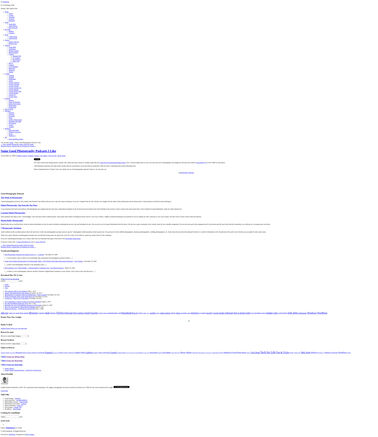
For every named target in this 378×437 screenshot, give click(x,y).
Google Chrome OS (15, 88)
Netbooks (12, 70)
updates (269, 313)
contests (41, 313)
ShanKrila (6, 2)
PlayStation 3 (17, 59)
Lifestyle (7, 98)
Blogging (33, 312)
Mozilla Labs (13, 44)
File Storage (12, 123)
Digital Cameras (14, 51)
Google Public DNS (15, 91)
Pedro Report (195, 352)
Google (7, 74)
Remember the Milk (15, 121)
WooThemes (17, 409)
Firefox (7, 40)
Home (7, 12)
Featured (30, 156)
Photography (13, 105)
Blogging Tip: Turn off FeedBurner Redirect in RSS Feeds (23, 305)
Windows (8, 128)
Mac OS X (177, 352)
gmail (87, 313)
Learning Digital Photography (13, 213)
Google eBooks (13, 90)
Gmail (11, 81)
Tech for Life (52, 156)
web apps (293, 312)
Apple (7, 22)
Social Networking (239, 352)
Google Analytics (14, 82)
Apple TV (20, 405)
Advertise (12, 17)
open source (165, 313)
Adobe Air (12, 313)
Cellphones (12, 49)
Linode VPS (18, 407)
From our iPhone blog (15, 357)
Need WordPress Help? (16, 139)
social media (218, 313)
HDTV (11, 63)
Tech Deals (255, 352)
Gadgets (7, 45)
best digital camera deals (72, 238)
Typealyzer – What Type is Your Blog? (17, 298)
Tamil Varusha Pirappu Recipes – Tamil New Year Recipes (23, 370)
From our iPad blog (14, 361)
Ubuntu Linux (297, 352)
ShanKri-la (227, 352)
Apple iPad (12, 24)
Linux (140, 313)
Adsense (11, 75)
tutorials (257, 313)
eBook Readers (13, 52)
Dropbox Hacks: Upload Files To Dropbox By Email (18, 146)
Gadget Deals (13, 38)
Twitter (11, 125)
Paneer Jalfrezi (9, 368)
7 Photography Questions (11, 228)
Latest (6, 284)
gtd (120, 313)
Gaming (11, 54)
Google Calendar (14, 84)
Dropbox (11, 113)
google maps (102, 313)
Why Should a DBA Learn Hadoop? (16, 291)
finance (53, 313)
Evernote (11, 114)
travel (252, 313)
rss (200, 313)
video (275, 313)
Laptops (11, 65)
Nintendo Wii (17, 56)
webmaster (302, 313)
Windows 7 (12, 136)
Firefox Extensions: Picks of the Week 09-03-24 (20, 296)
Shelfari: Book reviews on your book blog (14, 328)
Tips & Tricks (9, 109)
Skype (11, 134)
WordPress (322, 313)
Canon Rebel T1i (201, 162)
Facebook (12, 116)
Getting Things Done (15, 120)
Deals (6, 35)
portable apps (185, 313)
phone (173, 313)
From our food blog (14, 365)
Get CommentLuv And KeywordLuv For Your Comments (23, 302)
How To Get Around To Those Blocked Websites (20, 307)
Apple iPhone (13, 26)
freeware (68, 312)
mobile (153, 313)
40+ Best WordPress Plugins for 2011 (16, 303)
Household (126, 313)
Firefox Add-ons (14, 42)
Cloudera (11, 33)
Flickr (10, 118)
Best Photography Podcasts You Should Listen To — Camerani (24, 254)
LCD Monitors (13, 67)
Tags (6, 288)
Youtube (11, 127)
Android (11, 77)
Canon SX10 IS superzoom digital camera (112, 162)
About (11, 13)
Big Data (7, 29)
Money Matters (186, 352)
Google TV (12, 95)
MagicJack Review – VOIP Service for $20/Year (20, 309)
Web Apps (305, 352)
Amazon (23, 404)
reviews (195, 312)
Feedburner (12, 79)
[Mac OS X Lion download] (10, 279)
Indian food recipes (15, 104)
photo (178, 313)
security (209, 313)
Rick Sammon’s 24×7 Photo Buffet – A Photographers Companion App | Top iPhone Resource (34, 268)
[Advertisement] (17, 172)
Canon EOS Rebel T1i (24, 242)
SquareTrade (24, 402)
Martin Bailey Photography (12, 220)
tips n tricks (239, 312)
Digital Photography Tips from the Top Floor (19, 205)
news (158, 313)
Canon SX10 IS (40, 242)
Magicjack (12, 68)
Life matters (43, 156)
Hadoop (11, 31)
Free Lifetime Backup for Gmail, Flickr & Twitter (17, 144)
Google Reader (13, 93)
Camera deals (13, 36)
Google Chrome (14, 86)
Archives (11, 19)
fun (74, 313)
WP (6, 137)
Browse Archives (6, 344)
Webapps (7, 111)
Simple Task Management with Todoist (17, 293)
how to (135, 313)
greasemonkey (112, 313)
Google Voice (13, 97)
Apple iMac (12, 47)
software (229, 312)
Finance (11, 100)
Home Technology (14, 102)
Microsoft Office (14, 130)
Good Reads (106, 352)
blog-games (24, 313)
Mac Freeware (13, 28)
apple (17, 313)
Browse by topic (6, 336)
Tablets (11, 72)
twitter (263, 313)
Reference (12, 21)
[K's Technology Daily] (1, 2)
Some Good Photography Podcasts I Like (28, 151)
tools (248, 313)
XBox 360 (16, 61)
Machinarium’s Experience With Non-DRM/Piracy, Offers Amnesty (26, 295)
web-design (282, 313)
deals (47, 313)
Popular (7, 286)
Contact (11, 15)
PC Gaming (16, 58)
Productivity (12, 107)
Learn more (4, 391)
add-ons (4, 313)
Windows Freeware (15, 132)
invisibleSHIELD (21, 400)
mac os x (146, 313)
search (203, 313)
